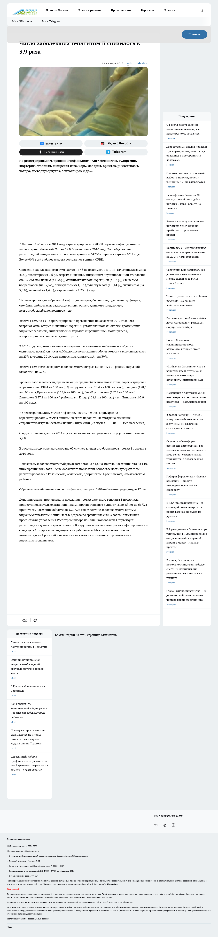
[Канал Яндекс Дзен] (51, 152)
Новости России (57, 10)
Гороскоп (147, 10)
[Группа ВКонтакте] (51, 143)
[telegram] (36, 620)
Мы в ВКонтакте (22, 21)
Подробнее (112, 884)
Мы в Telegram (51, 21)
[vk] (24, 620)
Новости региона (90, 10)
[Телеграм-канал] (116, 152)
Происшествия (121, 10)
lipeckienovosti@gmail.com (32, 866)
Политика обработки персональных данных (28, 918)
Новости (169, 10)
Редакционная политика (18, 839)
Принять (195, 34)
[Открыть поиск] (201, 10)
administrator (137, 63)
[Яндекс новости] (116, 143)
